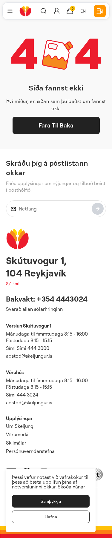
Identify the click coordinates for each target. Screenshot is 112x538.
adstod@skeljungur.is (29, 356)
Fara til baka (56, 125)
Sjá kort (13, 283)
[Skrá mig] (98, 209)
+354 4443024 (62, 298)
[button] (9, 11)
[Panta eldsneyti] (100, 11)
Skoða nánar (71, 487)
